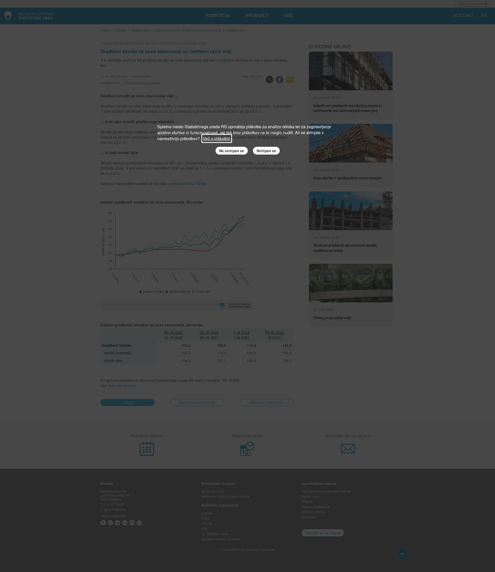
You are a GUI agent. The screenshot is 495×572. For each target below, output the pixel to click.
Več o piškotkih (216, 138)
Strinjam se (266, 150)
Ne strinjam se (231, 150)
